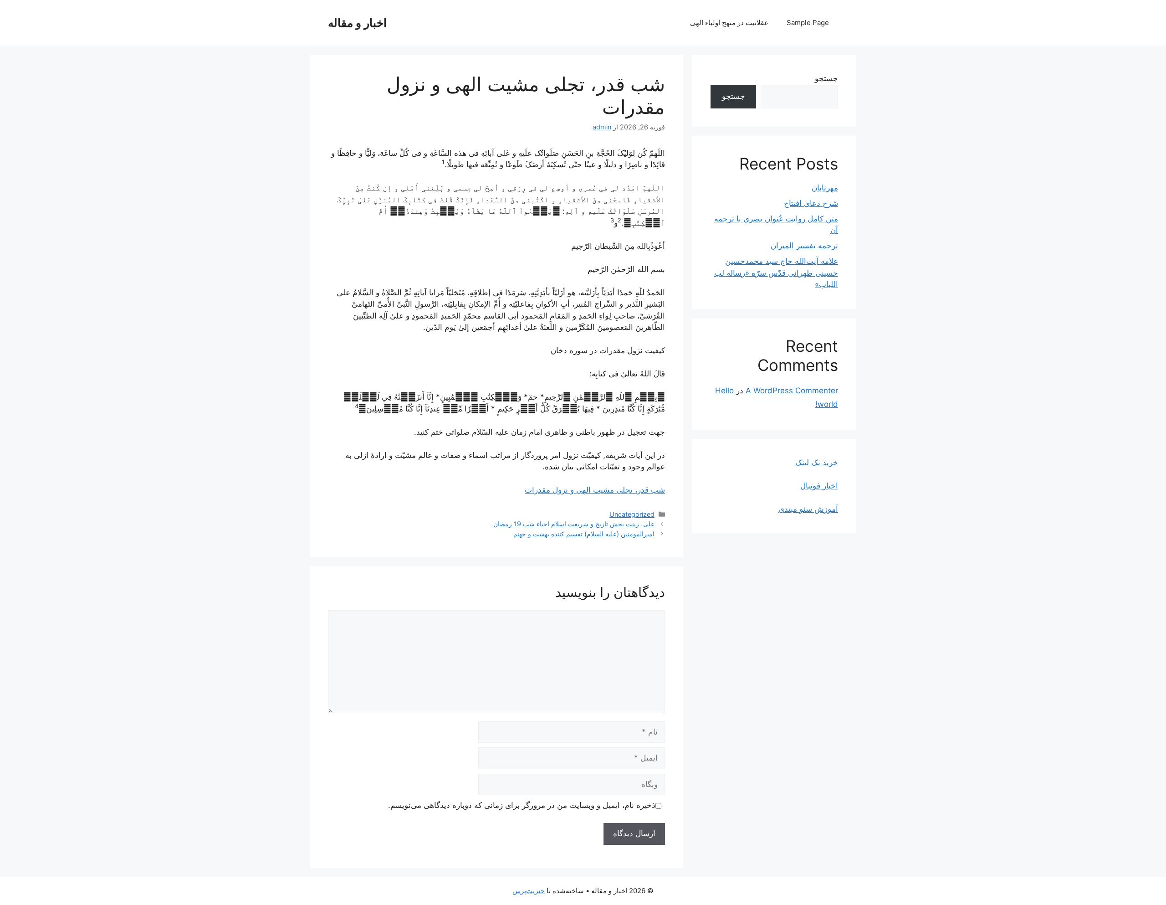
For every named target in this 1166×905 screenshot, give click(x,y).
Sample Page (808, 22)
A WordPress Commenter (792, 390)
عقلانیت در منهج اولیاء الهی (729, 22)
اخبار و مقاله (357, 23)
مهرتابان (825, 187)
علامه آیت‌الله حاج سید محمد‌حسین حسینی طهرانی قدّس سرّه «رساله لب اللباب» (776, 273)
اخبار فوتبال (819, 485)
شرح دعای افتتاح (811, 203)
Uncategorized (632, 514)
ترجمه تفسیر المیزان (804, 245)
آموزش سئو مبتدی (808, 509)
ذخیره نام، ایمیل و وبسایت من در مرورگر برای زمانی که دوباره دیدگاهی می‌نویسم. (521, 805)
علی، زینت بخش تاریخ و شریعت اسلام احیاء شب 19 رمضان (574, 524)
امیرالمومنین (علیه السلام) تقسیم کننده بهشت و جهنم (584, 534)
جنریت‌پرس (528, 890)
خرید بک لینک (816, 462)
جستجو (826, 78)
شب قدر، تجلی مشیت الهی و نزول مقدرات (595, 489)
